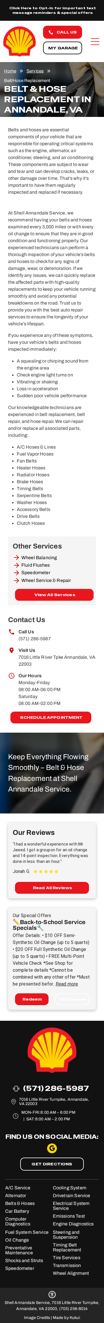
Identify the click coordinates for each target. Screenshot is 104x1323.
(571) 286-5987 (34, 638)
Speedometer (35, 572)
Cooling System (69, 1187)
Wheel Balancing (39, 557)
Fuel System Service (27, 1232)
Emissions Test (69, 1216)
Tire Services (66, 1257)
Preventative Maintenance (19, 1250)
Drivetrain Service (71, 1195)
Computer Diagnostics (17, 1221)
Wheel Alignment (71, 1273)
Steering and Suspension (66, 1235)
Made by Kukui (66, 1317)
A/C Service (17, 1187)
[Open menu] (95, 41)
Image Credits (37, 1317)
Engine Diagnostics (73, 1223)
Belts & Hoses (20, 1203)
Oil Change (17, 1240)
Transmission (67, 1265)
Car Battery (17, 1211)
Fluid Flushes (35, 565)
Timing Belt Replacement (67, 1247)
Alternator (15, 1195)
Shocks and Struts (24, 1260)
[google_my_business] (52, 1149)
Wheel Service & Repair (46, 580)
